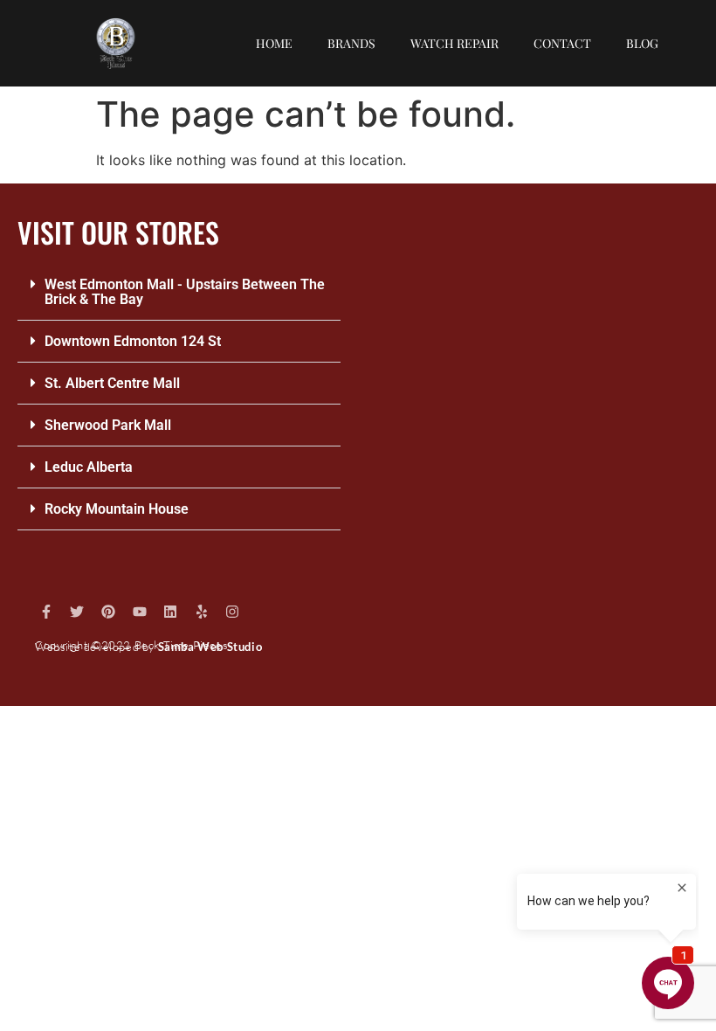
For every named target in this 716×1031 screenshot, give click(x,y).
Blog (642, 43)
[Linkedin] (170, 611)
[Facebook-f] (46, 611)
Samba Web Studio (210, 647)
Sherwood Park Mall (108, 425)
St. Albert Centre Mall (112, 383)
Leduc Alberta (89, 467)
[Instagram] (233, 611)
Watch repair (454, 43)
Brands (351, 43)
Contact (562, 43)
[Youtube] (139, 611)
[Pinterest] (108, 611)
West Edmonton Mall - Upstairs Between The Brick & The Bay (185, 292)
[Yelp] (201, 611)
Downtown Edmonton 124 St (133, 341)
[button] (179, 292)
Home (274, 43)
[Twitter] (77, 611)
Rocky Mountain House (117, 509)
